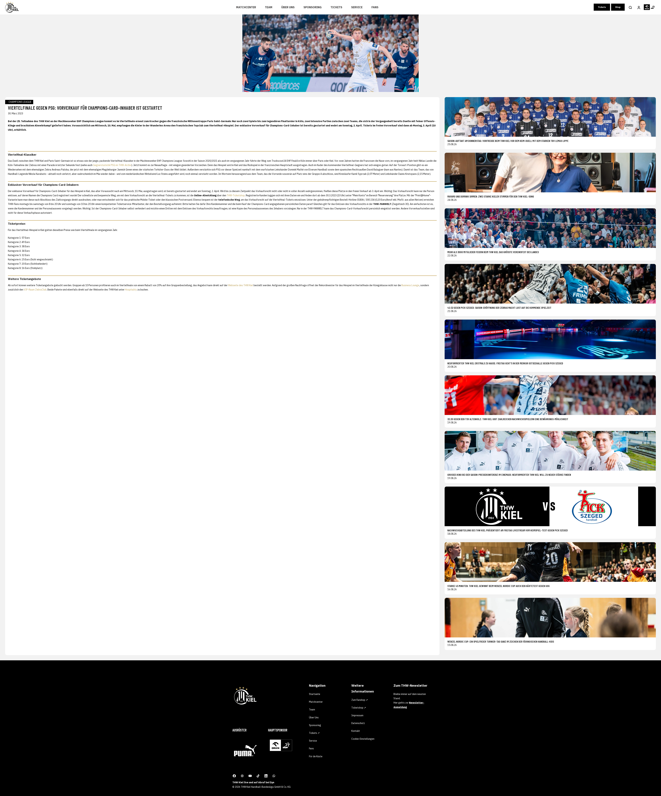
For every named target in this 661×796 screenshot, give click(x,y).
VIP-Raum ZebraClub (35, 289)
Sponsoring (312, 7)
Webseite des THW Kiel (240, 285)
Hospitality (131, 289)
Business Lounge (410, 285)
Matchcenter (246, 7)
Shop (618, 7)
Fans (374, 7)
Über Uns (288, 7)
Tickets (336, 7)
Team (268, 7)
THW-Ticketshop (236, 195)
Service (357, 7)
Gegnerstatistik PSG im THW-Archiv (112, 165)
